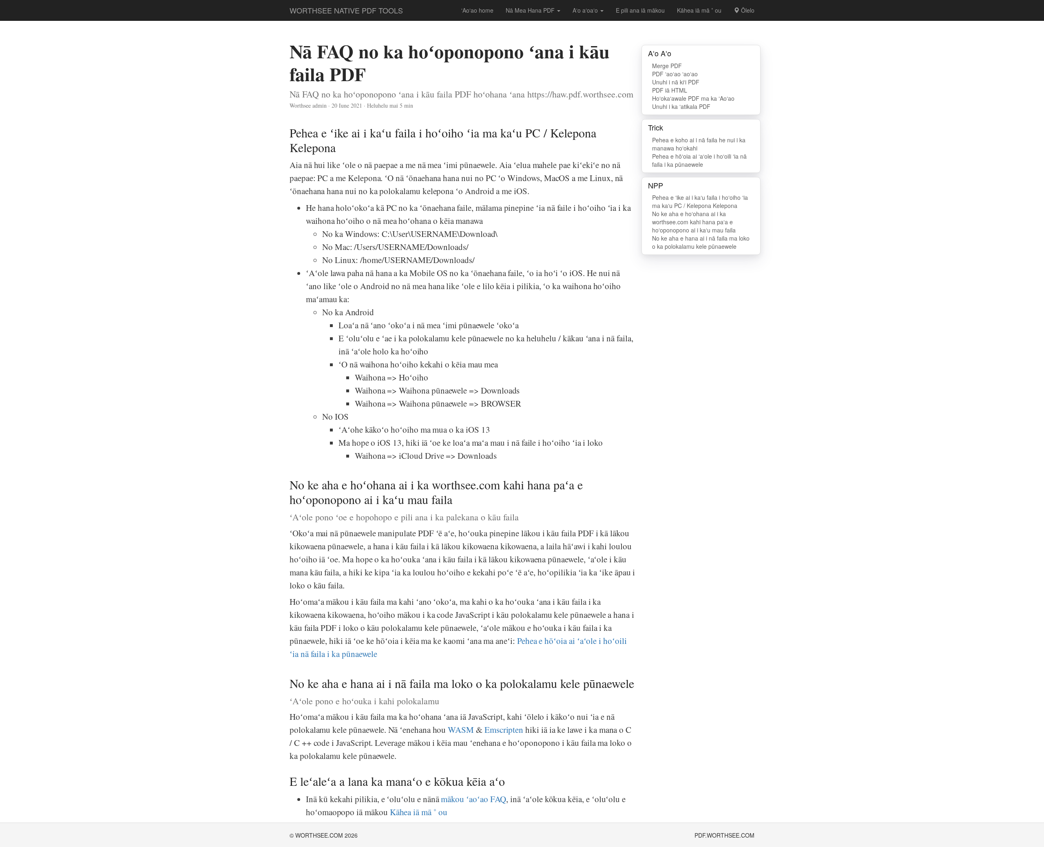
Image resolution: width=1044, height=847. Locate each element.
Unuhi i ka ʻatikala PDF (681, 106)
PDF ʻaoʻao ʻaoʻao (675, 74)
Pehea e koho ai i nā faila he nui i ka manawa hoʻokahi (698, 144)
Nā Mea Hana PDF (531, 10)
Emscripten (503, 729)
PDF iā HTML (669, 90)
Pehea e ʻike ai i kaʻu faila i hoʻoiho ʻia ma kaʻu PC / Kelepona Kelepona (700, 201)
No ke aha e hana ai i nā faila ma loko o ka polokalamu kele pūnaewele (701, 242)
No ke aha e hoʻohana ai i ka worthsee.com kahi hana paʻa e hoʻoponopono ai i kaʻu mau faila (694, 222)
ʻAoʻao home (477, 10)
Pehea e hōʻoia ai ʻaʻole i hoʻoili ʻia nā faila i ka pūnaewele (699, 160)
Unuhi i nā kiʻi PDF (675, 82)
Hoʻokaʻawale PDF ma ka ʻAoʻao (693, 98)
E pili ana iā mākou (640, 10)
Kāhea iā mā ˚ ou (699, 10)
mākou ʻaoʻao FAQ (473, 799)
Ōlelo (746, 10)
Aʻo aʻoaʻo (586, 10)
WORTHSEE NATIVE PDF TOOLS (346, 10)
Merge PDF (667, 66)
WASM (461, 729)
